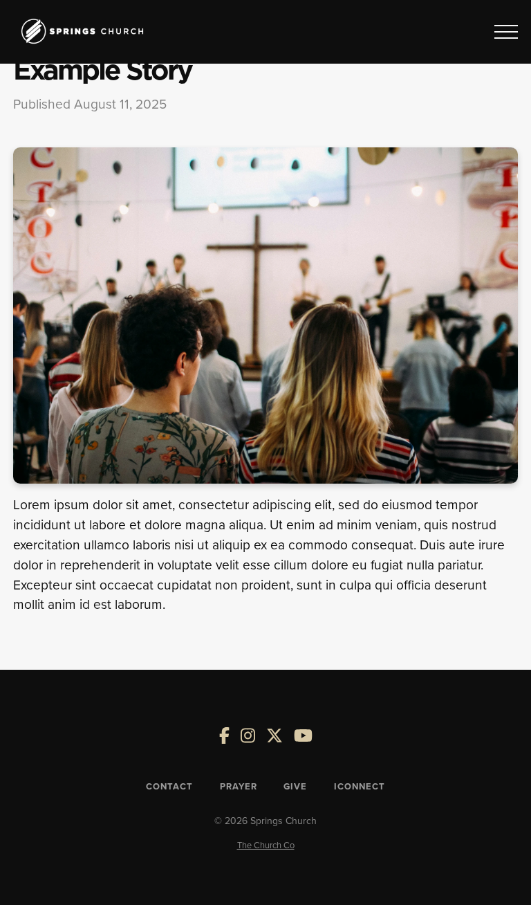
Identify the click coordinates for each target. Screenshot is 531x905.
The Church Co (266, 845)
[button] (506, 32)
